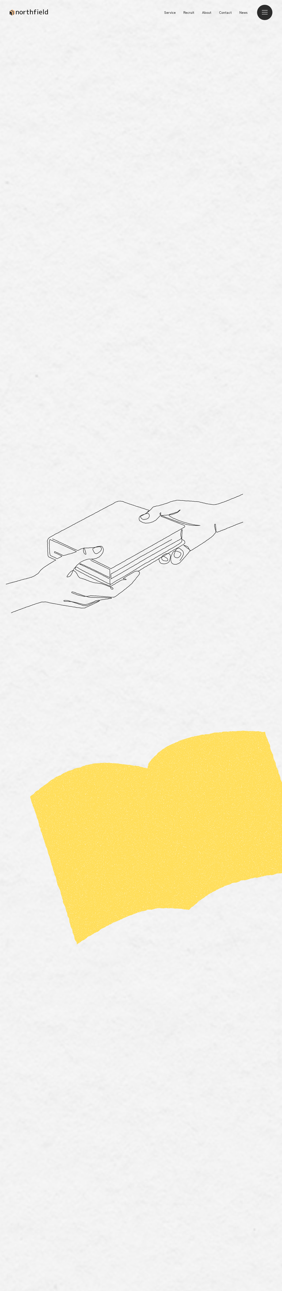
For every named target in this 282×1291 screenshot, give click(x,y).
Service (170, 12)
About (206, 12)
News (243, 12)
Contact (225, 12)
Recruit (188, 12)
